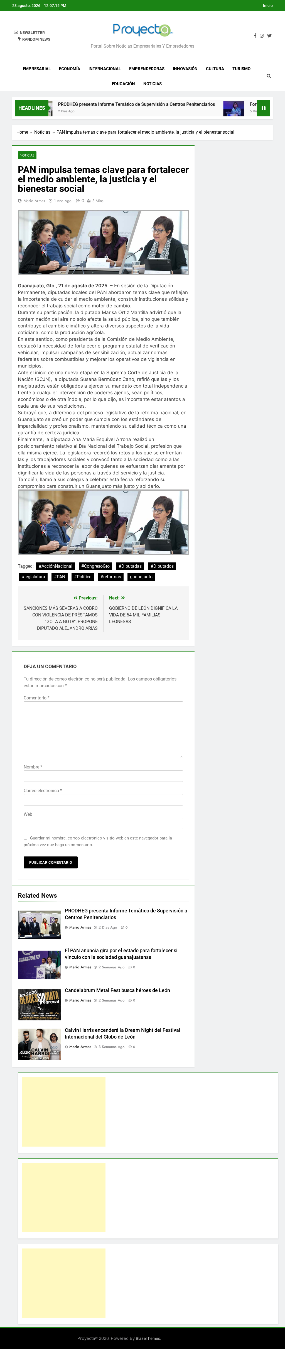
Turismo (241, 68)
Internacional (105, 68)
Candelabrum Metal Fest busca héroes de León (117, 990)
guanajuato (141, 576)
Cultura (215, 68)
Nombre (33, 767)
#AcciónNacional (55, 566)
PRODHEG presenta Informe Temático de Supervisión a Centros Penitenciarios (116, 104)
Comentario (37, 698)
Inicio (268, 5)
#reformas (110, 576)
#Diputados (162, 566)
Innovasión (185, 68)
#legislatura (33, 576)
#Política (83, 576)
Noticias (152, 83)
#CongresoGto (95, 566)
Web (28, 814)
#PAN (59, 576)
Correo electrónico (43, 790)
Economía (69, 68)
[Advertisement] (63, 1112)
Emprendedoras (146, 68)
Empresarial (37, 68)
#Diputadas (130, 566)
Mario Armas (34, 201)
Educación (123, 83)
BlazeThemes (148, 1338)
